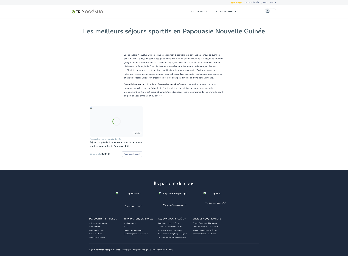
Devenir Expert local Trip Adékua (205, 223)
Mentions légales (130, 223)
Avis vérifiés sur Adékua (98, 223)
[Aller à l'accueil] (87, 11)
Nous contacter (94, 227)
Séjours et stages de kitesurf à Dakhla (172, 237)
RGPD (126, 227)
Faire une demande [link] (132, 154)
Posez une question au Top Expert (205, 227)
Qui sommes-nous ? (96, 230)
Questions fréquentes (97, 237)
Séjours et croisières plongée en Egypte (172, 234)
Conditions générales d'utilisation (136, 234)
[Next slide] (140, 121)
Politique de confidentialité (133, 230)
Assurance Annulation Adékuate (170, 227)
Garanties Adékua (95, 234)
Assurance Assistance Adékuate (170, 230)
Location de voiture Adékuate (169, 223)
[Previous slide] (93, 121)
